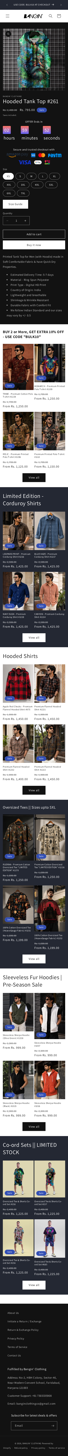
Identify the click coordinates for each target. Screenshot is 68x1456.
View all (34, 477)
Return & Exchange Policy (23, 1330)
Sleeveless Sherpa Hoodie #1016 (47, 1104)
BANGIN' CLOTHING (31, 1443)
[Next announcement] (61, 5)
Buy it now (34, 245)
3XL (23, 184)
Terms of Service (17, 1347)
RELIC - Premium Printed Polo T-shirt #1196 (16, 456)
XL (54, 176)
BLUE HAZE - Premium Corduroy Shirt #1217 (45, 555)
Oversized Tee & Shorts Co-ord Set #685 (48, 1263)
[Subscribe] (53, 1425)
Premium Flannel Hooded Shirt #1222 (47, 768)
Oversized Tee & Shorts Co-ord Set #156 (16, 1261)
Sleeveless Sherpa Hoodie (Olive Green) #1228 (16, 1036)
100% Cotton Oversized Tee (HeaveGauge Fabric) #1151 (17, 929)
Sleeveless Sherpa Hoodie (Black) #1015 (16, 1104)
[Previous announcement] (7, 5)
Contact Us (14, 1355)
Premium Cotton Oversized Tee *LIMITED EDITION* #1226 (49, 866)
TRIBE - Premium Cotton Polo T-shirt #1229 (18, 395)
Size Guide (15, 204)
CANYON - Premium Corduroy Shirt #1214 (49, 615)
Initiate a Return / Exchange (25, 1321)
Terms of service (57, 1448)
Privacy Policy (16, 1338)
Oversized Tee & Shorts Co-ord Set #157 (48, 1203)
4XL (37, 184)
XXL (9, 184)
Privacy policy (38, 1448)
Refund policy (21, 1448)
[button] (7, 16)
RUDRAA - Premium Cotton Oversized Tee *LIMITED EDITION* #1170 (16, 867)
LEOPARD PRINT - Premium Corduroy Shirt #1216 (17, 555)
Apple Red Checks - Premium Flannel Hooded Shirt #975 (18, 708)
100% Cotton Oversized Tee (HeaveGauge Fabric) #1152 (48, 937)
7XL (23, 193)
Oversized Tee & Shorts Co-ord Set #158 (16, 1203)
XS (8, 176)
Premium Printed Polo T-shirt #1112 (49, 456)
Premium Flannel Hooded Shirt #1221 (47, 708)
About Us (13, 1313)
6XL (9, 193)
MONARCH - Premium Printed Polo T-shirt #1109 (49, 388)
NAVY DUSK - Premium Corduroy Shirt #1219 (14, 615)
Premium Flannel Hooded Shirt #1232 (16, 768)
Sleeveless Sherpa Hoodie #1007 (47, 1044)
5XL (51, 184)
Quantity (7, 213)
